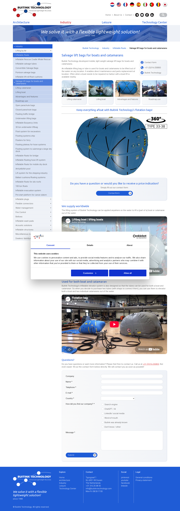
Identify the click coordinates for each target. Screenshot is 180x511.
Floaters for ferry (23, 140)
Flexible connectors (24, 203)
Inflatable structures (24, 230)
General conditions (144, 477)
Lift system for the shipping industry (31, 173)
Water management (24, 208)
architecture (64, 480)
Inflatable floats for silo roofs (28, 182)
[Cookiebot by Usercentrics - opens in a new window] (134, 237)
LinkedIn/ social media (114, 413)
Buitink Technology (91, 48)
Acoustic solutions (24, 225)
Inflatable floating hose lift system (30, 160)
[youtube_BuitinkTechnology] (142, 15)
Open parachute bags (25, 105)
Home (108, 15)
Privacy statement (144, 480)
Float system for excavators (28, 131)
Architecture (21, 22)
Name (69, 382)
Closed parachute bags (26, 110)
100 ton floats (22, 186)
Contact (128, 15)
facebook (125, 483)
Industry (65, 22)
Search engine (111, 404)
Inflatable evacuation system (28, 190)
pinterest (125, 477)
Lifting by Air (21, 51)
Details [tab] (90, 245)
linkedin (124, 486)
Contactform (114, 193)
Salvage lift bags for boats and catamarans (29, 82)
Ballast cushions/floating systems (30, 177)
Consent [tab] (50, 245)
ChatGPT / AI (110, 409)
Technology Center (154, 22)
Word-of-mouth (111, 418)
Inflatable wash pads (25, 221)
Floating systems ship (25, 136)
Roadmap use (22, 101)
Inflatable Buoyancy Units (27, 123)
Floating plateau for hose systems (31, 144)
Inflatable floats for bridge (27, 155)
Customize (88, 273)
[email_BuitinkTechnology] (137, 15)
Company (70, 376)
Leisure (106, 22)
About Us (118, 15)
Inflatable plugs (22, 199)
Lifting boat (21, 92)
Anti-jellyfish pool (23, 169)
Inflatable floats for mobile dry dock (31, 164)
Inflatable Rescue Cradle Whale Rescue (33, 59)
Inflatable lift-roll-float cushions (29, 77)
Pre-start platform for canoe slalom (31, 195)
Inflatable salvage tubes (26, 64)
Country (70, 398)
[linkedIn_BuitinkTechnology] (152, 15)
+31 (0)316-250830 (151, 364)
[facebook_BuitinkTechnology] (147, 15)
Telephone (71, 387)
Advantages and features (27, 96)
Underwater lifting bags (26, 118)
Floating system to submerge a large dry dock (34, 150)
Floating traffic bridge (25, 114)
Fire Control (21, 212)
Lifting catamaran (23, 88)
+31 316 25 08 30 (93, 486)
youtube (124, 480)
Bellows (19, 216)
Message (70, 432)
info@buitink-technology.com (99, 488)
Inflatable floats (22, 55)
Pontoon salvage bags (25, 72)
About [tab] (129, 245)
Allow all (128, 273)
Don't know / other (112, 427)
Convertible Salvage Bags (27, 68)
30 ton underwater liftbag (27, 127)
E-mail (69, 393)
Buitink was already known (115, 422)
